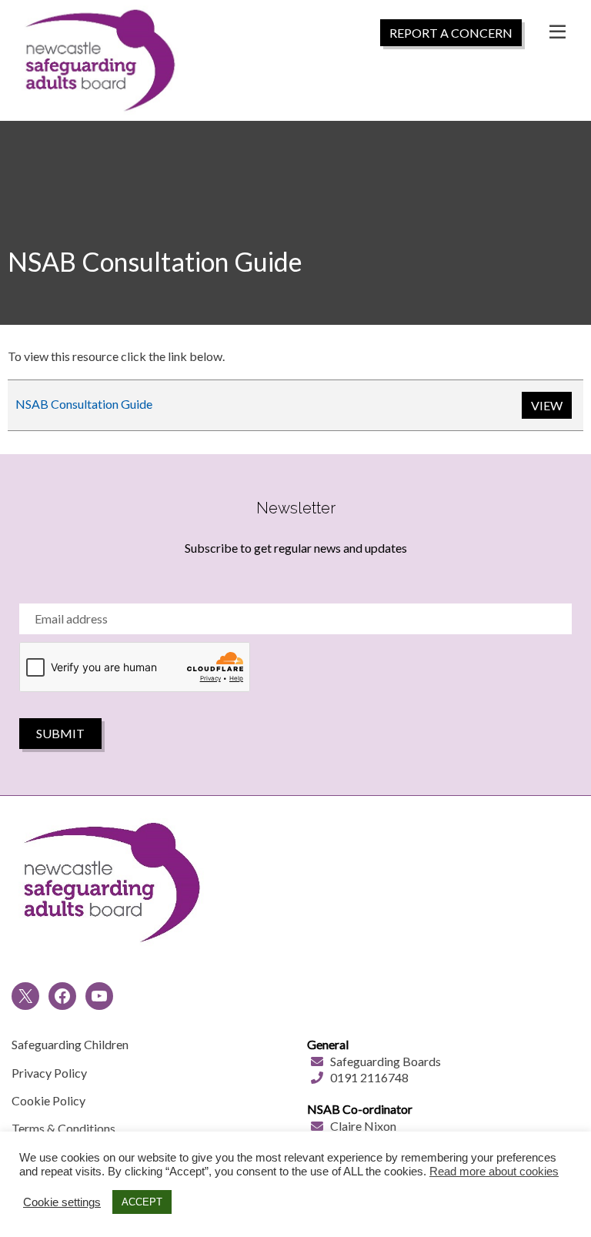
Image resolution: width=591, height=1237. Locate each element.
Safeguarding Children (70, 1044)
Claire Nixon (363, 1125)
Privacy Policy (49, 1072)
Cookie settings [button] (62, 1202)
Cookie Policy (48, 1100)
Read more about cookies (494, 1171)
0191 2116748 (369, 1077)
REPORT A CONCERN (451, 32)
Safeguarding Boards (385, 1061)
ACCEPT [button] (142, 1202)
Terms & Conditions (63, 1128)
